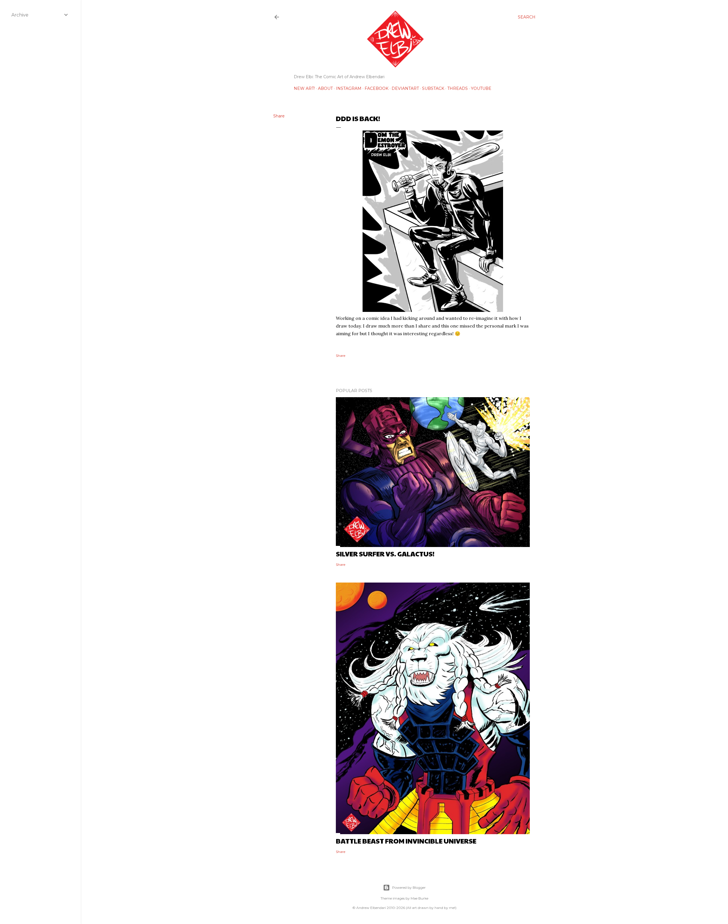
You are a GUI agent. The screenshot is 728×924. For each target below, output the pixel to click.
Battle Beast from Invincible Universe (406, 841)
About (325, 88)
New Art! (304, 88)
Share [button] (279, 116)
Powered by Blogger (409, 887)
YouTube (481, 88)
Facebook (376, 88)
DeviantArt (405, 88)
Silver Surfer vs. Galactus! (385, 553)
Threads (457, 88)
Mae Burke (419, 898)
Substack (433, 88)
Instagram (348, 88)
